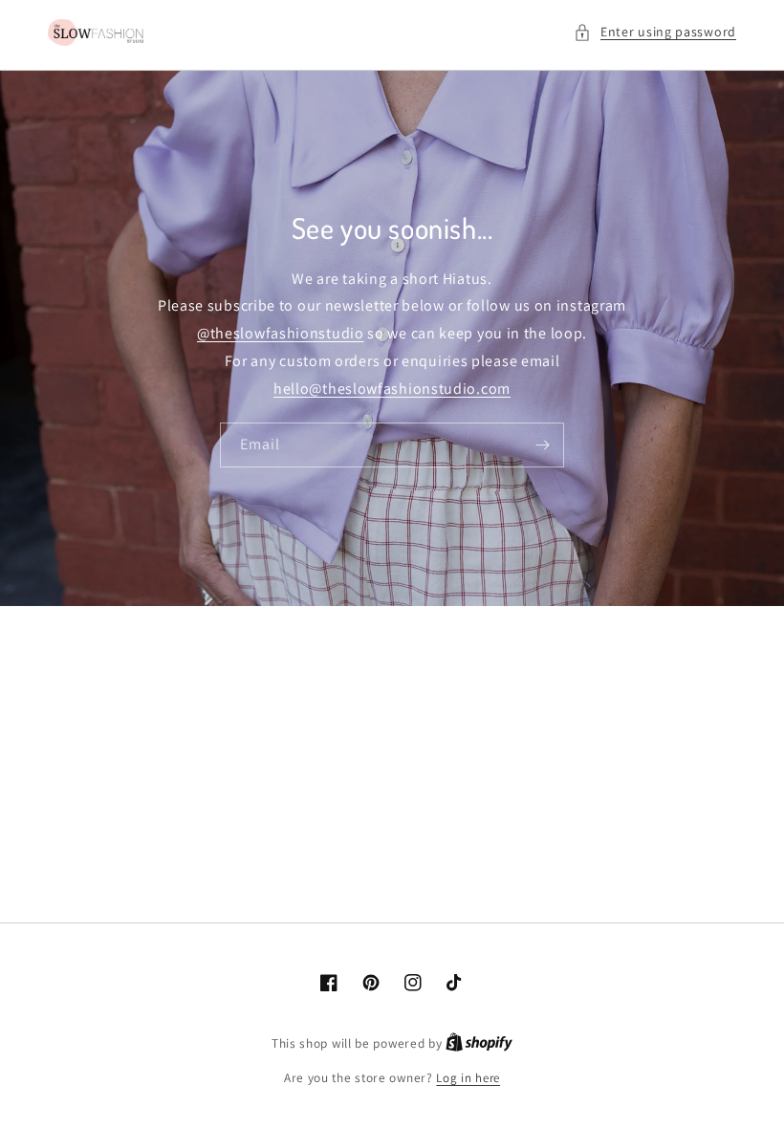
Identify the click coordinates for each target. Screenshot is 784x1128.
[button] (655, 32)
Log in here (468, 1078)
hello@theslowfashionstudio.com (392, 389)
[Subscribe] (542, 445)
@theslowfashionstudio (280, 333)
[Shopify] (479, 1043)
